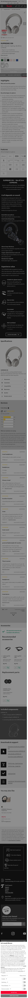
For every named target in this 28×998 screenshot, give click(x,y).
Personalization (4, 985)
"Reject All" (11, 955)
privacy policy (20, 971)
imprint (3, 972)
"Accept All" (22, 960)
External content (5, 989)
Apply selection (14, 995)
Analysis (3, 978)
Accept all (14, 992)
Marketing (3, 982)
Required (3, 975)
